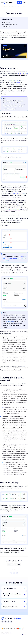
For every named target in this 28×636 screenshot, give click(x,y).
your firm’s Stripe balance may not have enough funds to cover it (14, 259)
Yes (11, 565)
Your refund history (6, 26)
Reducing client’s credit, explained (10, 24)
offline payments (13, 81)
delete (18, 82)
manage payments (23, 74)
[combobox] (24, 634)
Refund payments (6, 22)
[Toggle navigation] (2, 2)
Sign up (19, 2)
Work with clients (8, 7)
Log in (24, 2)
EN (24, 634)
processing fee (10, 321)
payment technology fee (18, 194)
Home (2, 7)
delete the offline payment (13, 210)
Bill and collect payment (17, 7)
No (19, 565)
